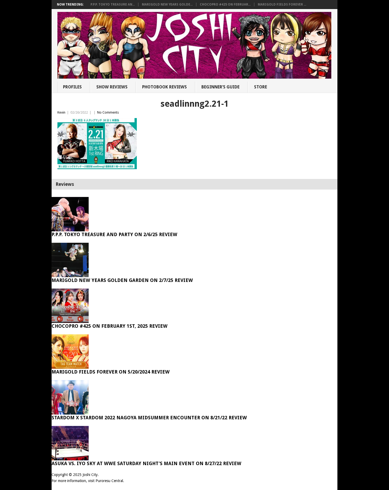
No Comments (108, 112)
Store (260, 86)
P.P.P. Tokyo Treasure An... (113, 4)
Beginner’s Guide (220, 86)
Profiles (72, 86)
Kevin (61, 112)
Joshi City (90, 475)
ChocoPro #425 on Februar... (225, 4)
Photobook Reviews (164, 86)
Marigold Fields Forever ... (282, 4)
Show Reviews (112, 86)
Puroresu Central (109, 481)
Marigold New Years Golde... (167, 4)
